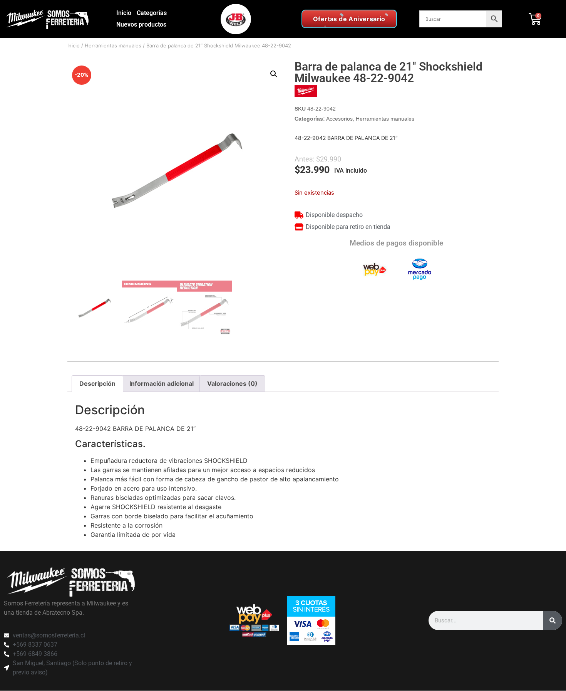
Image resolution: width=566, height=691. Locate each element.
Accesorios (339, 119)
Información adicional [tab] (161, 383)
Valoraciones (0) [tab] (232, 383)
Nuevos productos (141, 24)
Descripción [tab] (97, 383)
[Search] (552, 620)
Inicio (123, 13)
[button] (274, 74)
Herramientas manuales (113, 45)
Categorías (152, 13)
